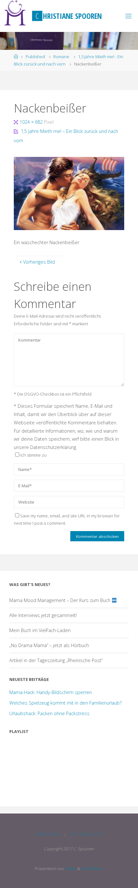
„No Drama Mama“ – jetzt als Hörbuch (49, 645)
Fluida (70, 868)
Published (35, 56)
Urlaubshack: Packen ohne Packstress (49, 713)
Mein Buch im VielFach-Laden (40, 630)
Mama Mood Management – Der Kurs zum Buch (60, 600)
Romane (61, 56)
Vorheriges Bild (39, 262)
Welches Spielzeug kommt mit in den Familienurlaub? (65, 703)
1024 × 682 (32, 122)
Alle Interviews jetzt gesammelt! (43, 615)
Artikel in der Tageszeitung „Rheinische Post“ (56, 660)
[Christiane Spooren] (15, 13)
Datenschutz (86, 834)
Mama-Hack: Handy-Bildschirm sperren (50, 692)
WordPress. (92, 868)
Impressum (47, 834)
